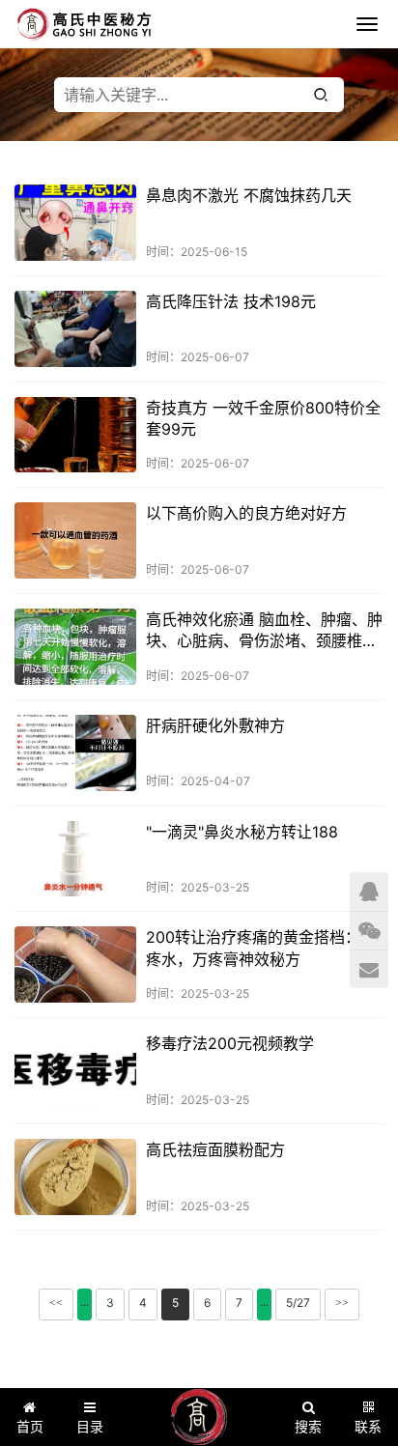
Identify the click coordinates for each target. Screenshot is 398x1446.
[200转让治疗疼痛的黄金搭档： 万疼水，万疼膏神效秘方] (75, 964)
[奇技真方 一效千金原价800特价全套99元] (75, 435)
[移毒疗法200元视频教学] (75, 1071)
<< (56, 1303)
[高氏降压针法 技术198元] (75, 329)
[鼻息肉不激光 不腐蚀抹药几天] (75, 222)
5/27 (298, 1302)
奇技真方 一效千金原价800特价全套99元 (263, 418)
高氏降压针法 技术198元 (231, 301)
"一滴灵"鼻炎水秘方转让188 (242, 831)
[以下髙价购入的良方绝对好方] (75, 540)
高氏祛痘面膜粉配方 (215, 1149)
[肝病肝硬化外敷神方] (75, 753)
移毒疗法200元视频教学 (230, 1043)
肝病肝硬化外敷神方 (215, 725)
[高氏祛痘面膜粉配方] (75, 1177)
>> (342, 1303)
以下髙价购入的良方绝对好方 (246, 513)
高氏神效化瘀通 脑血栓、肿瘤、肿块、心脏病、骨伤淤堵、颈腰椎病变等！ (264, 631)
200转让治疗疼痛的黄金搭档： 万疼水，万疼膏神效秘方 (263, 947)
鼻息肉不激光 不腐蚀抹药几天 (249, 195)
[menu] (367, 24)
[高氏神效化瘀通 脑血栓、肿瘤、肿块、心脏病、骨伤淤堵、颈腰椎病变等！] (75, 647)
